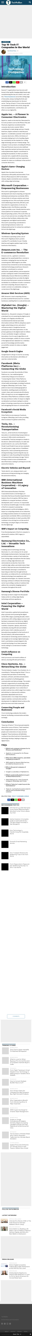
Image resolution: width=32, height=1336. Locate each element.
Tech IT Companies (18, 796)
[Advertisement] (16, 21)
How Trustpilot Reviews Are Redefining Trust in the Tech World (19, 854)
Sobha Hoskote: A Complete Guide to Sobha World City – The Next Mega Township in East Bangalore (19, 821)
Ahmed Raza (12, 51)
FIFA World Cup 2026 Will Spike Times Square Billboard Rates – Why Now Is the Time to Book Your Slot (20, 810)
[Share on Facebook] (7, 82)
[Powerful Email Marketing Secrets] (5, 844)
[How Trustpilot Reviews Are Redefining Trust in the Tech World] (5, 855)
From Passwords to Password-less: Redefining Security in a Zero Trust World (20, 865)
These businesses (10, 96)
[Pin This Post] (17, 82)
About (7, 1331)
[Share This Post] (10, 82)
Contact (13, 1331)
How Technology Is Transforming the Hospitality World (19, 832)
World (26, 796)
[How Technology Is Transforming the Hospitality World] (5, 833)
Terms (25, 1331)
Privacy (19, 1331)
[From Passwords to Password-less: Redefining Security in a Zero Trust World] (5, 866)
